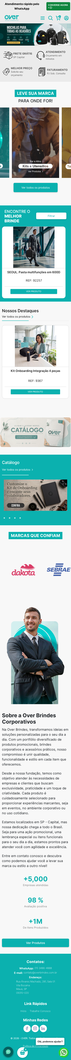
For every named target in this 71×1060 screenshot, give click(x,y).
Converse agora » (58, 6)
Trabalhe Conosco (40, 1011)
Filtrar (51, 216)
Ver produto (33, 291)
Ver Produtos (35, 943)
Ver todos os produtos (35, 187)
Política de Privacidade (35, 1046)
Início (23, 1011)
